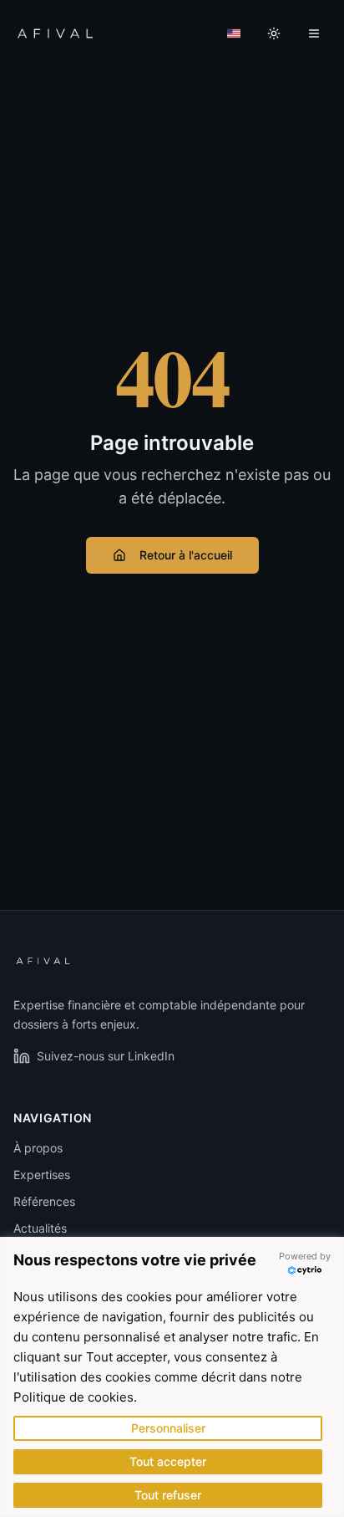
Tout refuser (167, 1495)
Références (44, 1201)
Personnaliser (168, 1428)
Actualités (40, 1228)
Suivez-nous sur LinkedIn (106, 1056)
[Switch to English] (233, 33)
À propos (38, 1148)
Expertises (41, 1174)
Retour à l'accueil (185, 555)
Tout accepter (167, 1461)
